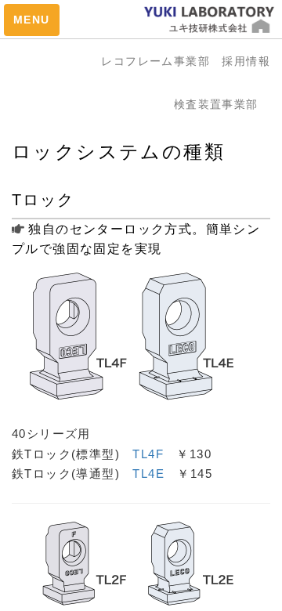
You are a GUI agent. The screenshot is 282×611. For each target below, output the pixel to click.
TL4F (148, 454)
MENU (31, 19)
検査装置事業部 (222, 104)
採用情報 (246, 61)
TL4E (148, 473)
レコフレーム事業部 (161, 61)
